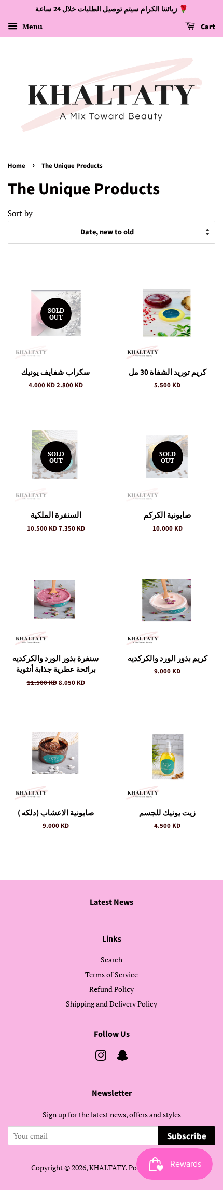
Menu (31, 26)
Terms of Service (111, 975)
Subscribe (186, 1136)
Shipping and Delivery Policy (111, 1004)
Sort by (20, 213)
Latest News (111, 902)
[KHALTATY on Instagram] (100, 1057)
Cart (207, 27)
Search (111, 959)
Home (16, 165)
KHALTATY (107, 1167)
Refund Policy (111, 989)
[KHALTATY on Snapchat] (122, 1057)
